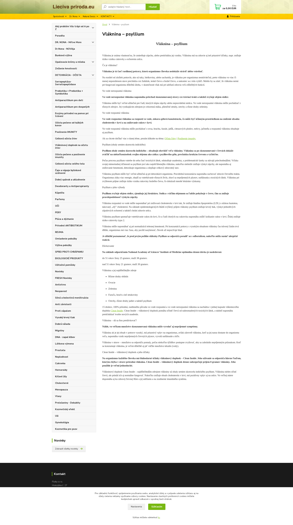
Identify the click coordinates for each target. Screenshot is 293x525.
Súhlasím (156, 506)
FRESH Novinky (63, 278)
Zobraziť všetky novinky (66, 448)
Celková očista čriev (66, 138)
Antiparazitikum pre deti (69, 100)
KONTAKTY (106, 16)
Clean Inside (117, 310)
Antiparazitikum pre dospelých (72, 106)
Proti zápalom (63, 310)
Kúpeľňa (59, 192)
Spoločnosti (58, 16)
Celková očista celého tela (70, 163)
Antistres (60, 284)
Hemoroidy (61, 369)
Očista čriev (170, 138)
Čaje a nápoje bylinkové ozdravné (68, 172)
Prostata (60, 350)
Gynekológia (62, 422)
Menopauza (61, 389)
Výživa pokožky (63, 245)
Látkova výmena (64, 343)
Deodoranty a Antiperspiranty (72, 186)
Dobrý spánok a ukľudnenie (70, 179)
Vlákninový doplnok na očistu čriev (71, 146)
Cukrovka (60, 363)
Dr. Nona (73, 16)
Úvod (104, 24)
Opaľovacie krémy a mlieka (70, 61)
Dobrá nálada (62, 324)
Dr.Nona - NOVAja (65, 48)
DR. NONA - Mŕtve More (68, 42)
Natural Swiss (89, 16)
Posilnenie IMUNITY (66, 132)
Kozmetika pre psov (66, 429)
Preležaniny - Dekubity (67, 402)
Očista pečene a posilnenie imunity (70, 156)
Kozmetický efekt (65, 409)
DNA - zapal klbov (65, 337)
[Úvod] (75, 7)
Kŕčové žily (61, 376)
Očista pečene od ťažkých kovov (69, 124)
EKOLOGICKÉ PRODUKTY (69, 258)
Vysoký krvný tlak (65, 317)
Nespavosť (61, 291)
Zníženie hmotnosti (66, 68)
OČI (57, 205)
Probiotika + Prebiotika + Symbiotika (69, 92)
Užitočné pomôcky (65, 264)
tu (159, 517)
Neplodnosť (61, 356)
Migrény (59, 330)
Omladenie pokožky (66, 238)
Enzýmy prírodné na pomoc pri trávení (72, 115)
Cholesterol (61, 383)
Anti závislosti (63, 304)
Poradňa (60, 35)
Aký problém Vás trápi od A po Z (72, 28)
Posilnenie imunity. (187, 138)
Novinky (59, 271)
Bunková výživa (63, 55)
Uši (56, 415)
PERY (58, 212)
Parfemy (60, 199)
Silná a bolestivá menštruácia (71, 297)
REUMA (59, 232)
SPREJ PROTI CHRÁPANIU (69, 251)
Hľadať (153, 7)
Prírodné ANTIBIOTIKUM (68, 225)
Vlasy (58, 396)
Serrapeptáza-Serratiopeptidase (65, 83)
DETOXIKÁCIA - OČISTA (68, 75)
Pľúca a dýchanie (64, 219)
